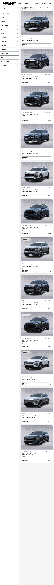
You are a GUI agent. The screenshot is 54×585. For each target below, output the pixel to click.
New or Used (4, 25)
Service (44, 3)
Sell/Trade (27, 3)
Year (2, 29)
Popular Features (5, 61)
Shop (19, 3)
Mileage (3, 21)
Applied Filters (5, 13)
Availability (4, 65)
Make (2, 33)
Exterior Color (5, 53)
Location (3, 37)
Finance (36, 3)
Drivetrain (3, 49)
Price (2, 17)
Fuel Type (3, 45)
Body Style (4, 41)
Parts (50, 3)
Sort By (37, 8)
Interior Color (4, 57)
